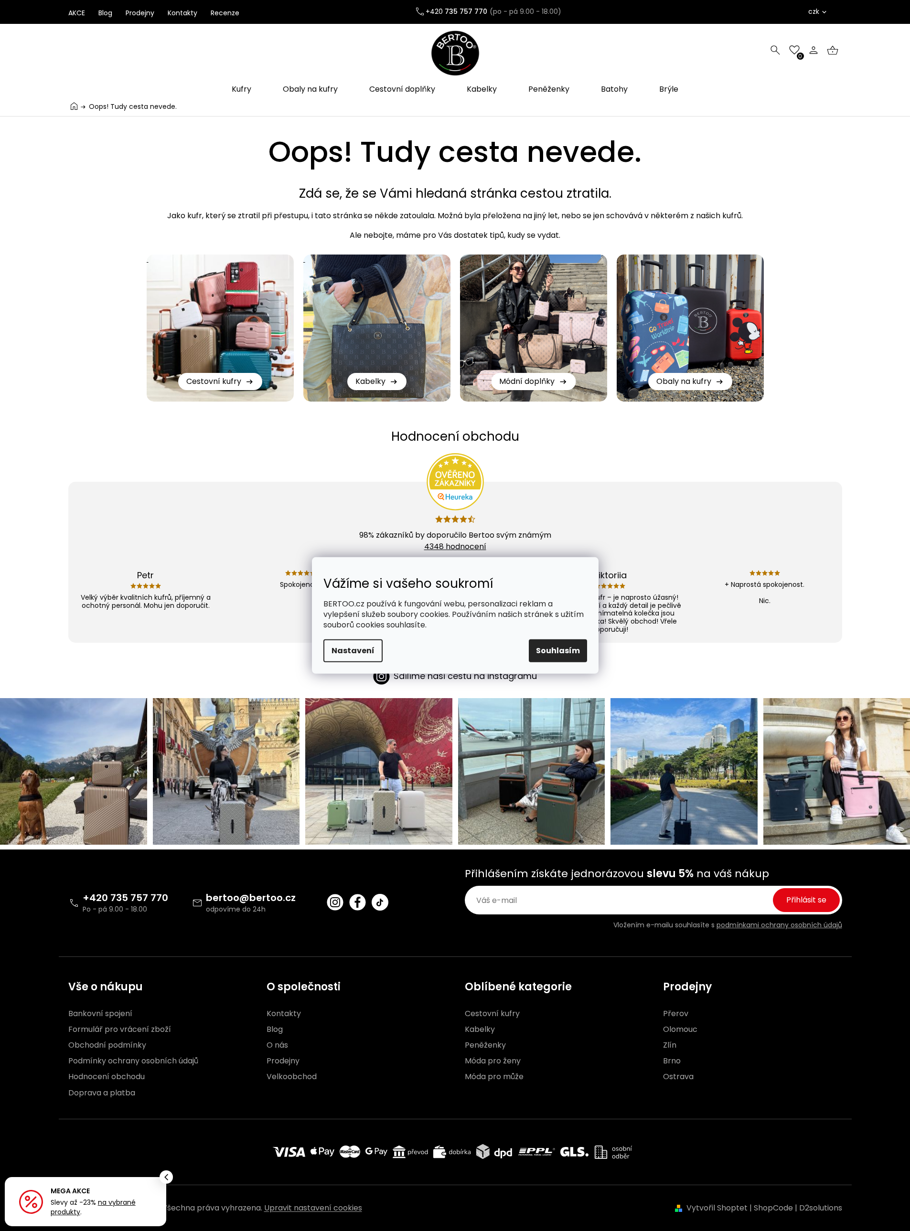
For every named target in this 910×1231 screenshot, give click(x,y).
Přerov (675, 1013)
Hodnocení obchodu (106, 1077)
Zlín (669, 1045)
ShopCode (773, 1207)
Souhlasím (558, 650)
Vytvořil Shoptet (717, 1207)
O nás (277, 1045)
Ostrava (678, 1077)
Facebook (357, 902)
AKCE (76, 13)
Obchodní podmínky (107, 1045)
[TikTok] (380, 902)
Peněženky (485, 1045)
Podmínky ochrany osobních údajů (133, 1061)
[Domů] (74, 105)
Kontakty (182, 13)
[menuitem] (241, 89)
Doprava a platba (101, 1093)
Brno (672, 1061)
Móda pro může (494, 1077)
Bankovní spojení (100, 1013)
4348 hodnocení (455, 546)
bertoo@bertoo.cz (251, 897)
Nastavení (353, 650)
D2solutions (820, 1207)
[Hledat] (775, 50)
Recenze (225, 13)
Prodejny (140, 13)
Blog (105, 13)
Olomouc (680, 1029)
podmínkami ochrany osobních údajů (779, 925)
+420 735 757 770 (125, 897)
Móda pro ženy (493, 1061)
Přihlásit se (806, 899)
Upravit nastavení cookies (313, 1207)
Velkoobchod (292, 1077)
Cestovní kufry (492, 1013)
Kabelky (480, 1029)
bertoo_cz (335, 902)
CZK (813, 11)
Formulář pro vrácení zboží (119, 1029)
